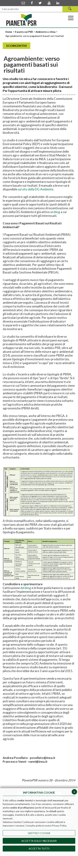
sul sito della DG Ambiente (35, 189)
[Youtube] (49, 3)
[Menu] (70, 17)
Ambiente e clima (45, 31)
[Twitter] (40, 3)
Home (9, 31)
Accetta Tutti (39, 848)
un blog (55, 212)
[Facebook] (32, 3)
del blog (25, 588)
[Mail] (23, 3)
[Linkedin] (57, 3)
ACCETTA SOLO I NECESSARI (39, 840)
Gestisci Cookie (39, 833)
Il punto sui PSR (24, 31)
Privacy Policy (59, 825)
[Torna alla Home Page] (21, 20)
